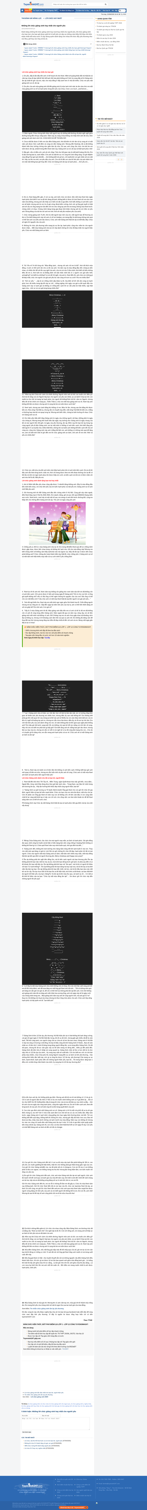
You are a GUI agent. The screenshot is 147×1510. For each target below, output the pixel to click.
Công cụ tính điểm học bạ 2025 (65, 1491)
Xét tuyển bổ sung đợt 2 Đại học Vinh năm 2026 (110, 148)
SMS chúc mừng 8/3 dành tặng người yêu (37, 1446)
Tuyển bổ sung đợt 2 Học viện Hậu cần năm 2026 (111, 136)
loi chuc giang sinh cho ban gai (49, 1406)
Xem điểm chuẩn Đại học (65, 1484)
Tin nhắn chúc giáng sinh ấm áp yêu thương (47, 1308)
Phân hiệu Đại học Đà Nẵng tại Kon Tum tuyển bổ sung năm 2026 (109, 130)
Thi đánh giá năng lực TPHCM (106, 26)
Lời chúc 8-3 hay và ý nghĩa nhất (34, 1448)
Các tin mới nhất (28, 1437)
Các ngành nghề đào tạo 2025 (84, 1491)
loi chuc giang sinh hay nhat (30, 1406)
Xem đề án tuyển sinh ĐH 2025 (65, 1480)
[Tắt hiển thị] (86, 1507)
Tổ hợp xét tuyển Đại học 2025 (65, 1496)
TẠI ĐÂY (65, 1349)
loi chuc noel (44, 1404)
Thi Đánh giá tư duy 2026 (105, 35)
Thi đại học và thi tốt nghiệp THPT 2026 (109, 23)
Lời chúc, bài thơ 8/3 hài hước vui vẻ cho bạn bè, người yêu (43, 1441)
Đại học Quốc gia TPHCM (105, 48)
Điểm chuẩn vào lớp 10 (83, 1495)
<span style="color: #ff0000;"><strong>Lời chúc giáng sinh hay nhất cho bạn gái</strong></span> (58, 48)
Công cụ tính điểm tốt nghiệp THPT (83, 1486)
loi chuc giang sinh (34, 1404)
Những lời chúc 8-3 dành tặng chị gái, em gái (38, 1443)
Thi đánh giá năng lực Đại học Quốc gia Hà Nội (110, 31)
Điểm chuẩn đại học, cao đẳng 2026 (108, 41)
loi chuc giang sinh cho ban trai (70, 1406)
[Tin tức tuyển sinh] (33, 4)
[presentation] (52, 105)
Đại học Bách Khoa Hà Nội (105, 45)
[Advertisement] (58, 66)
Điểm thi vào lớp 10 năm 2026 (106, 38)
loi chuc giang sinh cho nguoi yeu (59, 1404)
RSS (124, 14)
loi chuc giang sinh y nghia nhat (81, 1404)
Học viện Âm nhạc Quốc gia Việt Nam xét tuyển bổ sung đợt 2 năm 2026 (110, 154)
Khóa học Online (81, 1479)
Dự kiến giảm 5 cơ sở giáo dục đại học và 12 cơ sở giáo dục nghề (111, 125)
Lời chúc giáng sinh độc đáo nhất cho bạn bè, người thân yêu (44, 1392)
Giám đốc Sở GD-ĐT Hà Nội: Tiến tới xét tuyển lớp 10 (109, 142)
